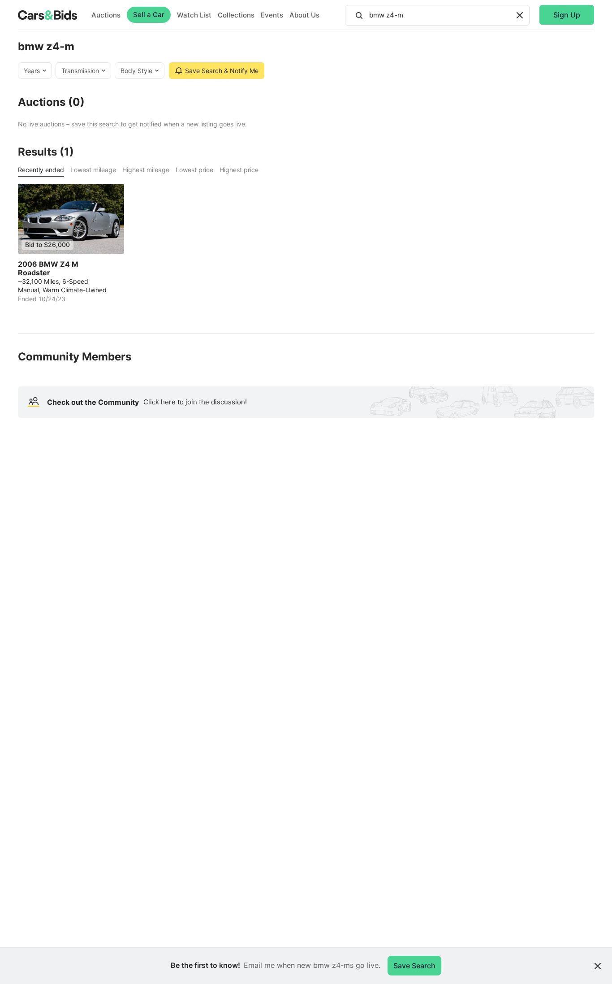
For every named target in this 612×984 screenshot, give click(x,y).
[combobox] (437, 15)
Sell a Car (148, 14)
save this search (95, 124)
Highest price (239, 169)
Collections (236, 15)
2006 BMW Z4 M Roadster (48, 268)
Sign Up (566, 14)
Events (272, 15)
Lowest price (194, 169)
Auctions (106, 15)
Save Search (414, 965)
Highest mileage (145, 169)
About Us (304, 15)
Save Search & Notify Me (222, 70)
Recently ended (41, 169)
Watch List (194, 15)
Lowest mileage (93, 169)
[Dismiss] (597, 966)
